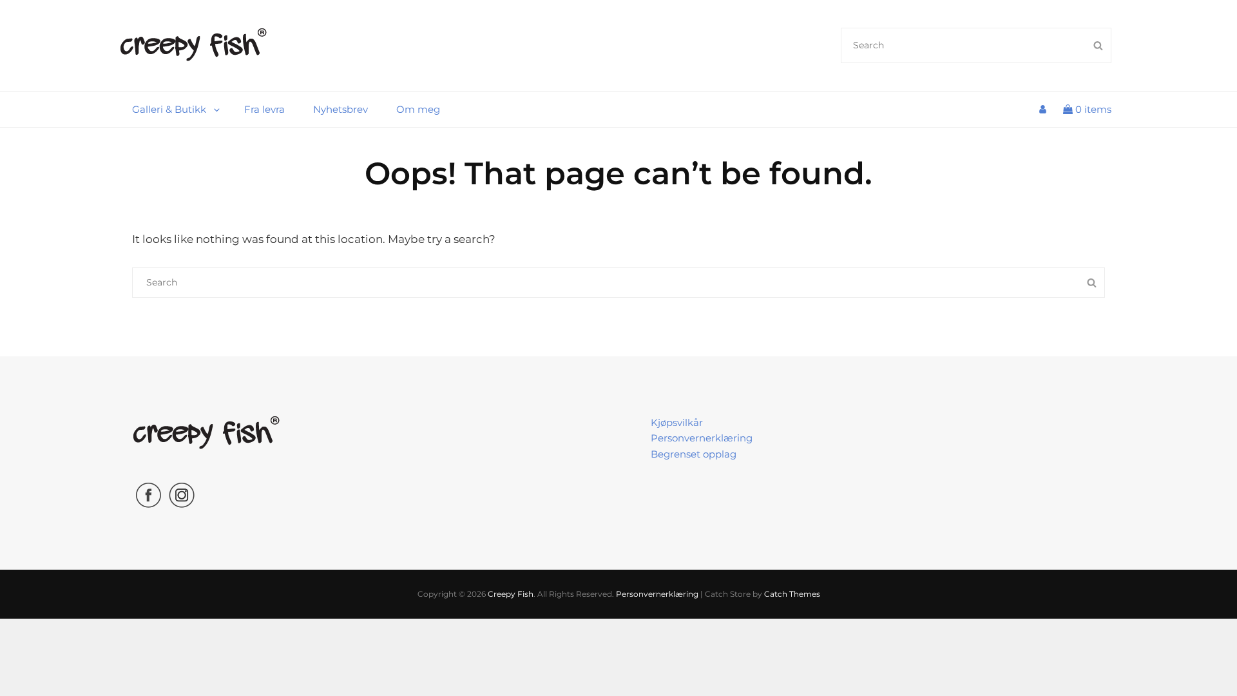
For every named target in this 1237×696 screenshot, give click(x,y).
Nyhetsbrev (340, 109)
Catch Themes (792, 594)
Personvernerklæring (702, 438)
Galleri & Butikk (169, 109)
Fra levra (264, 109)
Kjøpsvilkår (677, 422)
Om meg (418, 109)
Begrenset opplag (693, 454)
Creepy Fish (510, 594)
